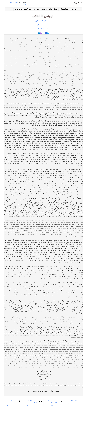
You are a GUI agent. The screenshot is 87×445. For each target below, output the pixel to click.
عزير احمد (70, 403)
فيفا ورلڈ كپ (73, 401)
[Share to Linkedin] (39, 33)
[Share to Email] (41, 33)
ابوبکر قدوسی (49, 405)
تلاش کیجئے (18, 9)
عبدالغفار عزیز (40, 21)
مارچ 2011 (41, 29)
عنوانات (36, 9)
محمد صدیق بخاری (16, 3)
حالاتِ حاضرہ (40, 25)
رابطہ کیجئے (28, 9)
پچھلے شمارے (64, 9)
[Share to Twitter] (48, 33)
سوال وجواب (53, 9)
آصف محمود (10, 405)
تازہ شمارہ (73, 9)
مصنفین (44, 9)
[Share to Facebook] (46, 33)
